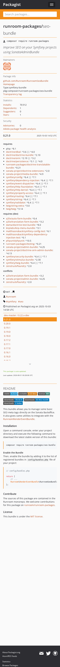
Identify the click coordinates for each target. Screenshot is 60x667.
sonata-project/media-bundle (22, 174)
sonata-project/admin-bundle (22, 247)
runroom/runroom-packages (39, 505)
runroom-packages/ (23, 26)
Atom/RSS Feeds (9, 656)
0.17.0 (7, 348)
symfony (12, 301)
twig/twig (11, 208)
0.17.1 (7, 344)
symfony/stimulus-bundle (20, 259)
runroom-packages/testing (20, 243)
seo (21, 301)
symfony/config (14, 177)
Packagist (12, 4)
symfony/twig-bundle (17, 262)
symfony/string (14, 199)
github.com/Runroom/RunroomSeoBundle (25, 80)
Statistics (6, 661)
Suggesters (9, 111)
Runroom (11, 296)
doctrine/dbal (13, 151)
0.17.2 (7, 339)
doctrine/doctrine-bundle (19, 154)
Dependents (9, 108)
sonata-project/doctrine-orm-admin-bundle (29, 250)
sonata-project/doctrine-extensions (25, 170)
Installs (7, 104)
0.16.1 (7, 352)
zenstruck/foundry (16, 266)
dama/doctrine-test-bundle (20, 224)
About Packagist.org (11, 652)
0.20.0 (7, 323)
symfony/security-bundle (19, 256)
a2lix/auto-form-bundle (18, 218)
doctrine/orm (13, 158)
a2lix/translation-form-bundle (22, 221)
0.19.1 (7, 327)
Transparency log (12, 94)
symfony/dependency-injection (22, 180)
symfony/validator (15, 202)
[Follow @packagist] (48, 653)
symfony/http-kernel (17, 189)
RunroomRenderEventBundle (19, 419)
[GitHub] (55, 653)
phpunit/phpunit (15, 240)
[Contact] (41, 653)
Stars (6, 114)
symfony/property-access (19, 193)
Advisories (8, 125)
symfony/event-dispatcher (20, 183)
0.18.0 (7, 335)
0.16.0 (7, 356)
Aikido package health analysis (19, 128)
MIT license (36, 516)
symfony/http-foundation (19, 186)
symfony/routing (15, 196)
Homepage (9, 84)
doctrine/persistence (17, 161)
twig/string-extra (15, 205)
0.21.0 (7, 319)
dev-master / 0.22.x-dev (16, 315)
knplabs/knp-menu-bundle (20, 228)
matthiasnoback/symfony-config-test (25, 231)
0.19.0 (7, 331)
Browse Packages (10, 665)
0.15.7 (7, 360)
